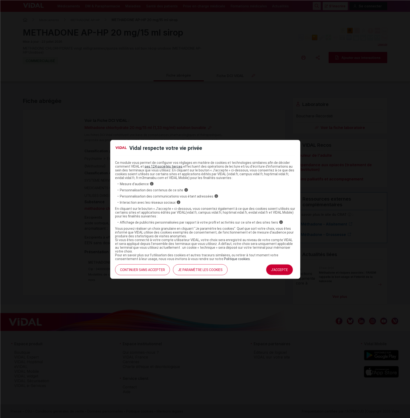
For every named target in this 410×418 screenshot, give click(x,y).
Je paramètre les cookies (200, 269)
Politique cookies (237, 259)
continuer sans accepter (142, 269)
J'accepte (279, 269)
